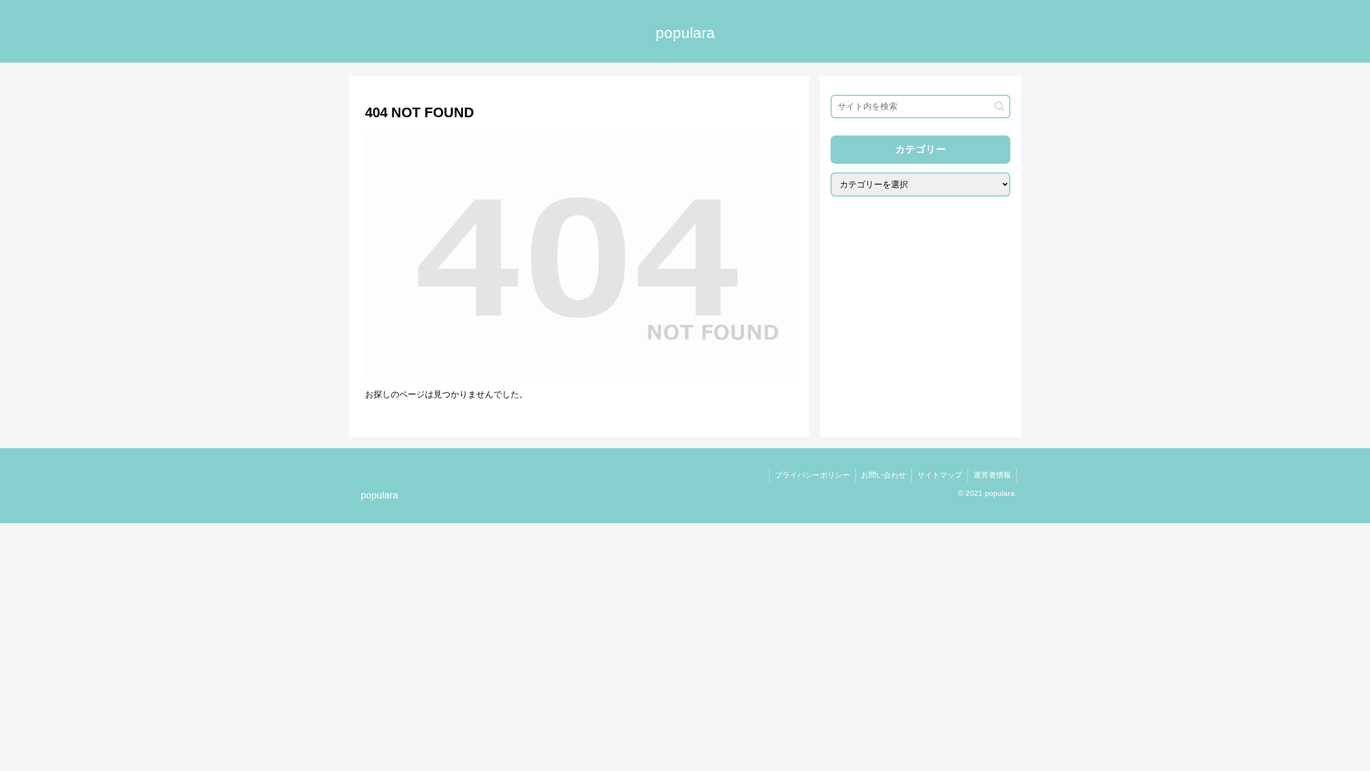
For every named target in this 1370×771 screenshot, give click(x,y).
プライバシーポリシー (812, 475)
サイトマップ (939, 475)
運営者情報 (992, 475)
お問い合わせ (883, 475)
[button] (999, 106)
